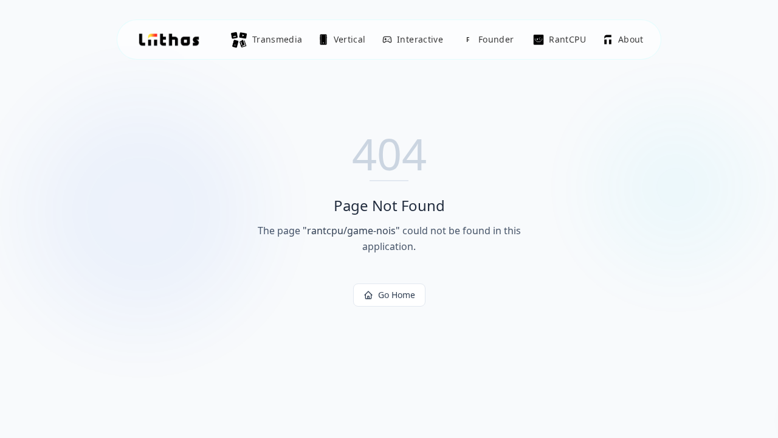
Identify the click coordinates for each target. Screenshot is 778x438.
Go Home (396, 295)
